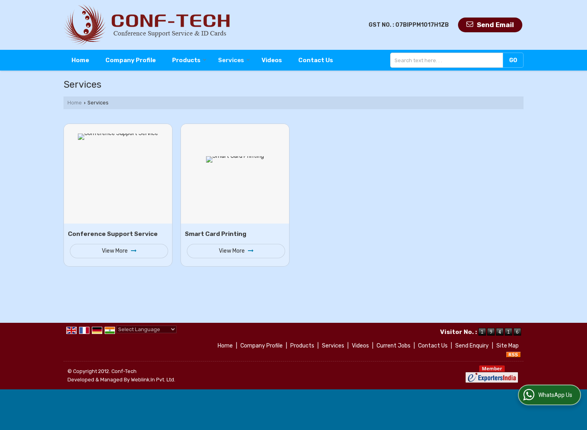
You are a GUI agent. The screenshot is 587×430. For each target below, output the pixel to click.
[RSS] (513, 354)
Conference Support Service (113, 234)
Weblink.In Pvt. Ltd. (153, 380)
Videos (272, 60)
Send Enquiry (472, 345)
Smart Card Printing (215, 234)
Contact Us (315, 60)
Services (231, 60)
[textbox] (448, 60)
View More (115, 250)
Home (80, 60)
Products (186, 60)
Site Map (507, 345)
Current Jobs (394, 345)
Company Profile (130, 60)
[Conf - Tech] (146, 25)
